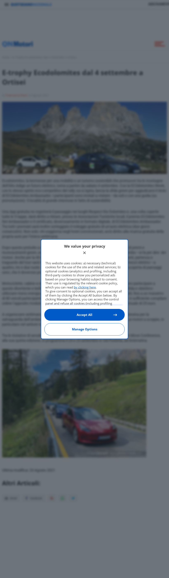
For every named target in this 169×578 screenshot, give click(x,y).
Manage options (84, 329)
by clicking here (85, 287)
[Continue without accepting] (84, 252)
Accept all (84, 315)
